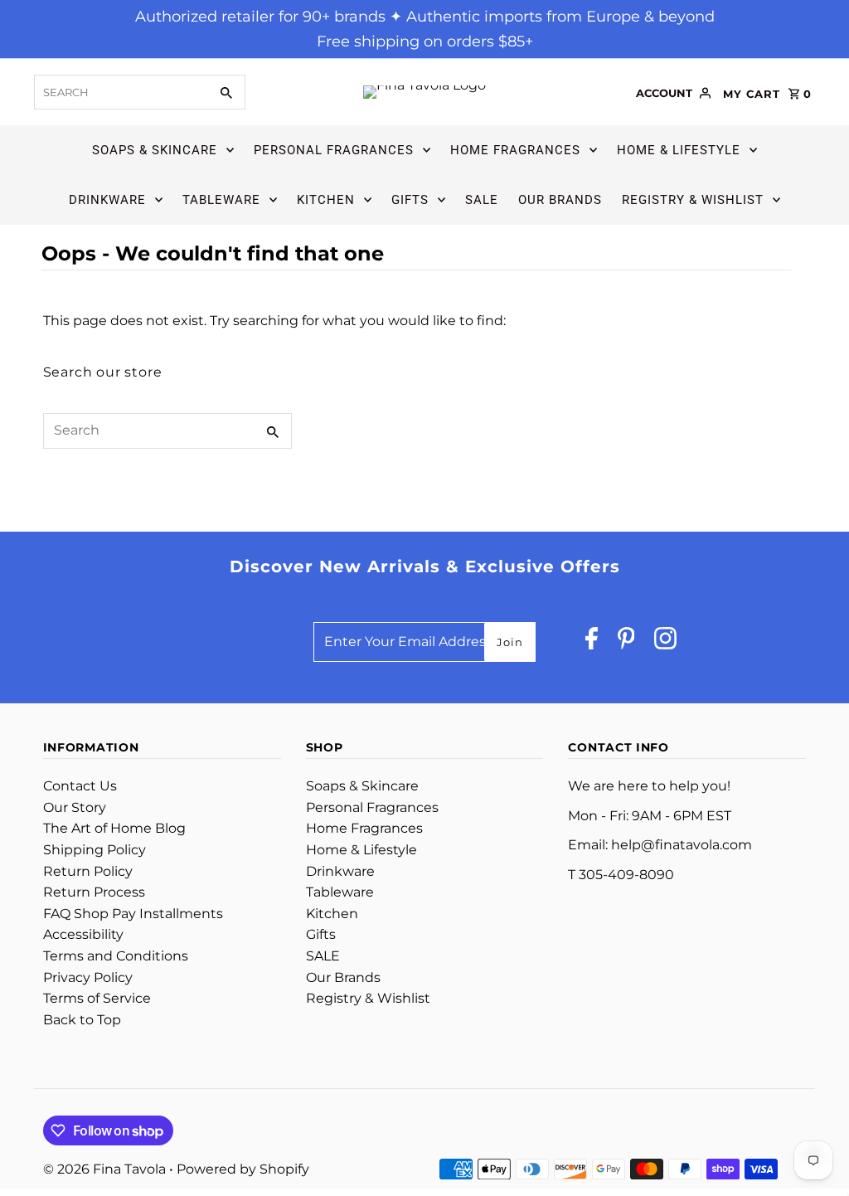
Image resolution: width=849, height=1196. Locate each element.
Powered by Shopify (243, 1169)
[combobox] (120, 92)
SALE (481, 199)
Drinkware (107, 199)
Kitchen (326, 199)
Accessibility (83, 934)
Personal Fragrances (334, 150)
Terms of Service (97, 998)
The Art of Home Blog (114, 828)
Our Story (74, 807)
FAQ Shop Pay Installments (133, 913)
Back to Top (82, 1020)
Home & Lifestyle (678, 150)
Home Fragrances (515, 150)
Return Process (94, 892)
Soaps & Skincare (154, 150)
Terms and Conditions (115, 956)
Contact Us (80, 786)
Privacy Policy (88, 977)
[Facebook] (591, 642)
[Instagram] (665, 642)
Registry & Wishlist (693, 199)
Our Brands (560, 199)
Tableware (221, 199)
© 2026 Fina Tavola (106, 1169)
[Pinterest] (626, 642)
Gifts (410, 199)
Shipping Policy (94, 850)
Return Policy (88, 871)
